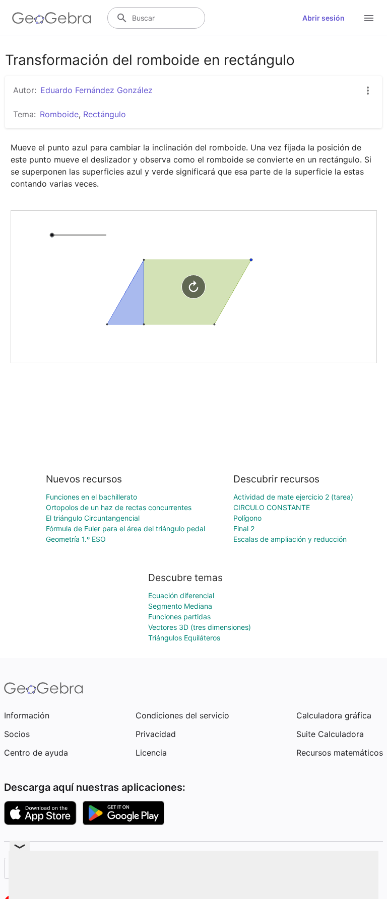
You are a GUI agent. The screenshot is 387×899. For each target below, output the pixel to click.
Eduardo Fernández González (96, 90)
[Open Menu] (369, 18)
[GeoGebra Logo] (51, 18)
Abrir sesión (323, 18)
